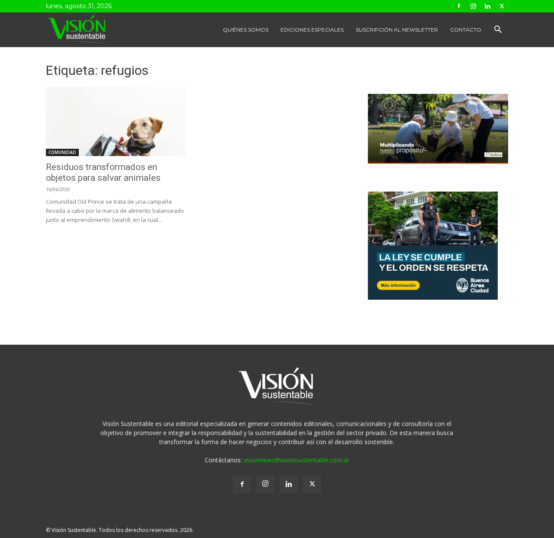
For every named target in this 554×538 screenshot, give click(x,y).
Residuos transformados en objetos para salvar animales (103, 172)
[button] (497, 30)
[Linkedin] (487, 6)
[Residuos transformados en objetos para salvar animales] (116, 121)
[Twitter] (501, 6)
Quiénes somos (245, 29)
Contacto (465, 29)
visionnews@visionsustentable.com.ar (296, 460)
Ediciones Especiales (312, 29)
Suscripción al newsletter (397, 29)
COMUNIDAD (62, 152)
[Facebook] (458, 6)
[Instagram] (473, 6)
